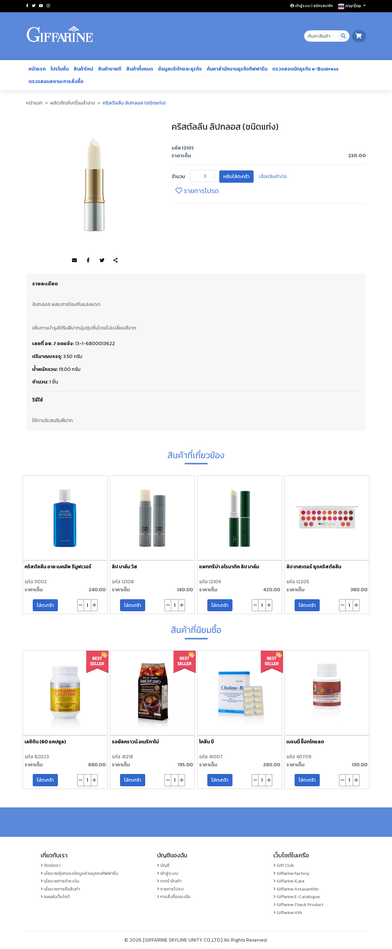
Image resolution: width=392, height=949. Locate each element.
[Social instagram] (48, 6)
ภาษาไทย (353, 6)
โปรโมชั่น (60, 68)
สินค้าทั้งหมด (139, 68)
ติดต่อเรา (51, 865)
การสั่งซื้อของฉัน (174, 897)
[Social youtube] (41, 6)
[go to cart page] (359, 36)
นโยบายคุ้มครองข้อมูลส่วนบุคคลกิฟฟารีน (80, 873)
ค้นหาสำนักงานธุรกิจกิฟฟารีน (237, 68)
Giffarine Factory (292, 873)
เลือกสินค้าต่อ (273, 176)
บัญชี (164, 865)
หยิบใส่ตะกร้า (236, 176)
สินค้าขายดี (109, 68)
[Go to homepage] (59, 36)
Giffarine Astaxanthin (297, 889)
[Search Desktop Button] (343, 36)
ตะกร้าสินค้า (170, 881)
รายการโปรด (200, 191)
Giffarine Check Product (299, 904)
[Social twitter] (34, 6)
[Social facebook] (27, 6)
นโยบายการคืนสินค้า (61, 889)
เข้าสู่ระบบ (168, 873)
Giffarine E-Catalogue (298, 897)
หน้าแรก (37, 68)
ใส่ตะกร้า (45, 605)
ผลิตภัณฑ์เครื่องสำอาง (72, 102)
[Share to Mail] (74, 261)
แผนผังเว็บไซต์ (56, 897)
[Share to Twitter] (102, 261)
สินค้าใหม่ (83, 68)
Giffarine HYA (289, 912)
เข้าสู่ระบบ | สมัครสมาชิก (313, 6)
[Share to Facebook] (88, 261)
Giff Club (285, 865)
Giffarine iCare (290, 881)
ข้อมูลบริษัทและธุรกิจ (180, 68)
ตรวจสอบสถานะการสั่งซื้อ (55, 81)
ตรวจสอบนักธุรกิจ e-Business (305, 68)
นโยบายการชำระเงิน (61, 881)
